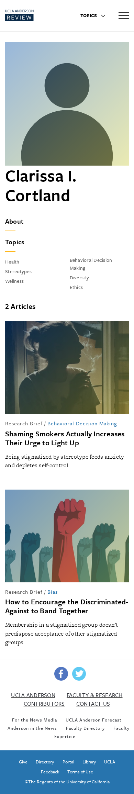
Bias (52, 591)
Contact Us (93, 704)
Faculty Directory (85, 728)
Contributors (44, 704)
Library (89, 761)
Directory (45, 761)
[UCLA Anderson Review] (31, 15)
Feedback (50, 771)
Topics (89, 15)
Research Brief (24, 423)
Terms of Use (80, 771)
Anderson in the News (32, 728)
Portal (68, 761)
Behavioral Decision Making (82, 423)
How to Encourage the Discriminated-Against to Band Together (67, 606)
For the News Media (34, 719)
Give (23, 761)
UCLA (109, 761)
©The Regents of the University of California (67, 781)
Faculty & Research (95, 695)
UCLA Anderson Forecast (94, 719)
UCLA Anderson (33, 695)
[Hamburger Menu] (124, 15)
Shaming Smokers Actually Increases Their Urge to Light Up (64, 438)
